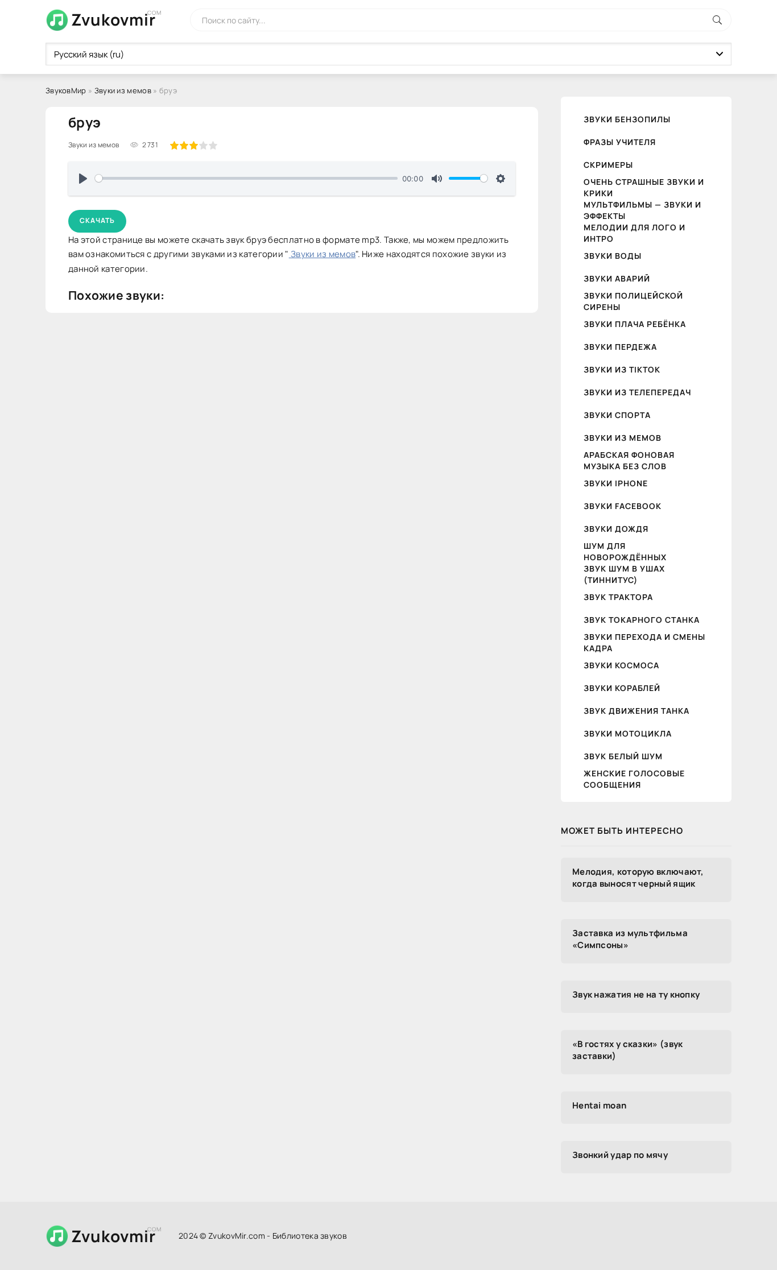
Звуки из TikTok (622, 369)
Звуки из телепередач (637, 392)
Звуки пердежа (620, 346)
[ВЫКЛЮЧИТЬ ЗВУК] (437, 178)
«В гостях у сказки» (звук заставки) (627, 1050)
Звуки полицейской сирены (633, 301)
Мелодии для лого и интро (634, 233)
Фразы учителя (620, 141)
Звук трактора (618, 596)
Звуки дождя (616, 528)
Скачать (97, 220)
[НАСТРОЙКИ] (500, 178)
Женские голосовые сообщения (634, 779)
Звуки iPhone (616, 483)
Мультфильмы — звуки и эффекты (642, 210)
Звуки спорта (617, 414)
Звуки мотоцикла (628, 733)
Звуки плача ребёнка (635, 323)
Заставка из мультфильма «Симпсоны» (630, 939)
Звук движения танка (636, 710)
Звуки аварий (617, 278)
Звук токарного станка (642, 619)
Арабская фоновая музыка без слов (629, 460)
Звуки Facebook (623, 505)
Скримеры (608, 164)
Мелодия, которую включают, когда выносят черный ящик (638, 878)
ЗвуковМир (66, 90)
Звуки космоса (621, 665)
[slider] (246, 178)
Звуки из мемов (122, 90)
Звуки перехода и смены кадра (644, 642)
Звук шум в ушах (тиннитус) (624, 574)
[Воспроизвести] (83, 178)
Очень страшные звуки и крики (644, 187)
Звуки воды (613, 255)
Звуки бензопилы (627, 119)
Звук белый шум (623, 756)
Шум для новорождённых (625, 551)
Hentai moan (599, 1105)
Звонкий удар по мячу (620, 1155)
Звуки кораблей (622, 687)
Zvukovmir (113, 19)
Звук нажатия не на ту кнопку (636, 994)
